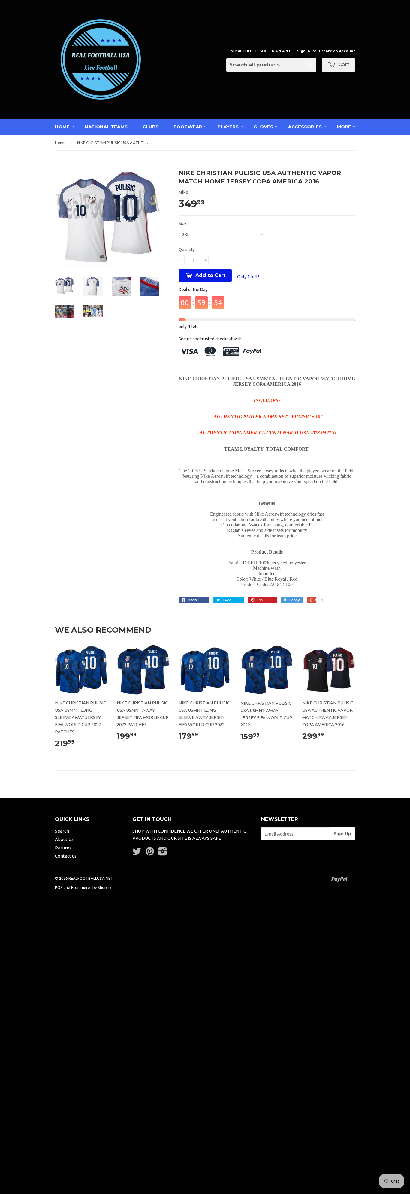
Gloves (264, 127)
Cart (343, 64)
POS (59, 887)
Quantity (187, 249)
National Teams (107, 127)
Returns (63, 847)
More (344, 127)
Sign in (303, 51)
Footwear (188, 127)
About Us (64, 839)
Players (228, 127)
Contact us (66, 855)
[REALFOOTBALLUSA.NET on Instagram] (162, 853)
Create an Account (337, 51)
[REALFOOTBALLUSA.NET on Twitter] (136, 853)
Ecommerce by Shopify (91, 887)
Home (63, 127)
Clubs (151, 127)
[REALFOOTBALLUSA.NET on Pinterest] (149, 853)
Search (62, 830)
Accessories (305, 127)
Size (183, 223)
